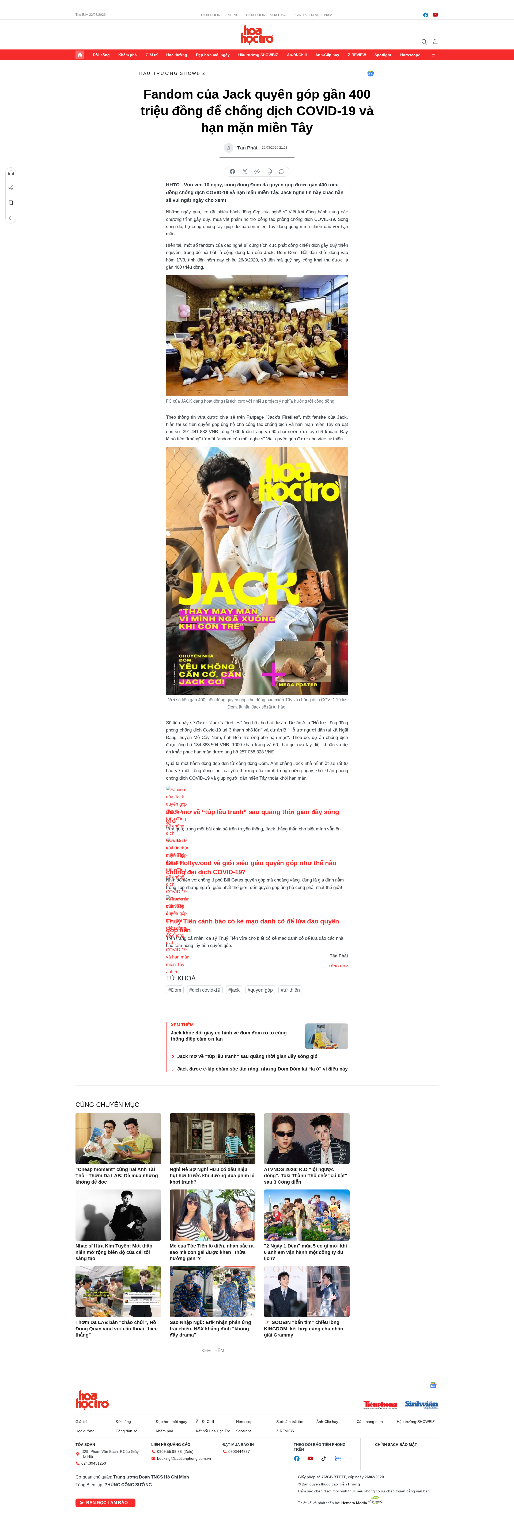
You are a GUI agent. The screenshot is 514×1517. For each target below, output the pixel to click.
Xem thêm (434, 55)
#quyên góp (260, 990)
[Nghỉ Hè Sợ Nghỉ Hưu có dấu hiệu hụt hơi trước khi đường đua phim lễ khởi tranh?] (212, 1138)
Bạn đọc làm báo (107, 1502)
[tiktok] (326, 1459)
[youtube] (435, 15)
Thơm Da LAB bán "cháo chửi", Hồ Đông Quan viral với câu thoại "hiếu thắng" (116, 1329)
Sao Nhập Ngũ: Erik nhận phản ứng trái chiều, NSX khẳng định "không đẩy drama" (210, 1329)
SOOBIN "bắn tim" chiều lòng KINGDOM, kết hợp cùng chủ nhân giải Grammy (303, 1329)
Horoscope (410, 55)
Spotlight (383, 55)
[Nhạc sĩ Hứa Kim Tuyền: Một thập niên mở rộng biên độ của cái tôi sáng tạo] (118, 1215)
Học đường (176, 55)
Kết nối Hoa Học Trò (213, 1431)
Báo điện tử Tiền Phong (257, 34)
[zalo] (341, 1459)
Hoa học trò (92, 1399)
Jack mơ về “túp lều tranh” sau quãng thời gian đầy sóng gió (247, 1056)
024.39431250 (93, 1463)
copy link (257, 171)
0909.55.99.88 (169, 1451)
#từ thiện (290, 990)
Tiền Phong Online (219, 15)
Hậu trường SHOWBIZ (258, 55)
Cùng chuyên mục (107, 1104)
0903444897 (239, 1451)
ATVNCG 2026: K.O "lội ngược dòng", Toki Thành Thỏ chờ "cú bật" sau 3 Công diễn (305, 1176)
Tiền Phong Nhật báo (267, 15)
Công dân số (126, 1431)
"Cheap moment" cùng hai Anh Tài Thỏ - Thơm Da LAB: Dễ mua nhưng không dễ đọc (116, 1176)
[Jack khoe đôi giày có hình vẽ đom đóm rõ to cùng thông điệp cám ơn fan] (326, 1036)
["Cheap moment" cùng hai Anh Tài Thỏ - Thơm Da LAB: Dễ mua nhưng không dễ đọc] (118, 1138)
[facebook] (425, 15)
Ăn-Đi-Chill (297, 55)
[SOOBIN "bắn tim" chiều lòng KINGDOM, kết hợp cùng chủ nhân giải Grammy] (307, 1291)
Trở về (11, 218)
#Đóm (174, 990)
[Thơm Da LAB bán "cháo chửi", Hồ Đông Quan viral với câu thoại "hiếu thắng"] (118, 1291)
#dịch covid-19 (204, 990)
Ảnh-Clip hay (327, 55)
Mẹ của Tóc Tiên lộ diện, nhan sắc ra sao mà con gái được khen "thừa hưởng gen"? (212, 1252)
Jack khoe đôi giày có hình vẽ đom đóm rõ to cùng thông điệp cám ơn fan (229, 1036)
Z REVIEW (357, 55)
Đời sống (101, 55)
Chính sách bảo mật (396, 1444)
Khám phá (127, 55)
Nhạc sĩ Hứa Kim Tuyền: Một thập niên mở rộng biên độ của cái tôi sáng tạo (113, 1252)
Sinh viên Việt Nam (313, 15)
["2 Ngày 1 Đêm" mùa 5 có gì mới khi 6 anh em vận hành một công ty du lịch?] (307, 1215)
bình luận (281, 171)
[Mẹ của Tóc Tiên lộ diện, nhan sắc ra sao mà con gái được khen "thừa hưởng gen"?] (212, 1215)
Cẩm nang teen (370, 1421)
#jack (234, 990)
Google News (370, 73)
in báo (269, 171)
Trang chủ (79, 55)
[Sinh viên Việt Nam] (422, 1405)
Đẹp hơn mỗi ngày (213, 55)
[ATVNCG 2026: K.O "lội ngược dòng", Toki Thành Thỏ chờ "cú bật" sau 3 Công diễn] (307, 1138)
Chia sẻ (11, 188)
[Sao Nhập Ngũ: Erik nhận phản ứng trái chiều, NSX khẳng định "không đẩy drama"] (212, 1291)
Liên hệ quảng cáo (170, 1444)
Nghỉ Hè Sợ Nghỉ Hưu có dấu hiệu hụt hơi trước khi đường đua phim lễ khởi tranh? (212, 1176)
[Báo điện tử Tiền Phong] (380, 1405)
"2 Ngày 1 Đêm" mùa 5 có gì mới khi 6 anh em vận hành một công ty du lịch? (305, 1252)
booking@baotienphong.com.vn (184, 1458)
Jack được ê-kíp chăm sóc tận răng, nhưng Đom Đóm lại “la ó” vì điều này (262, 1069)
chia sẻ (232, 171)
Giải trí (152, 55)
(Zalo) (188, 1451)
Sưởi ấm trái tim (289, 1421)
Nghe (11, 173)
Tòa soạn (85, 1444)
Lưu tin (11, 203)
